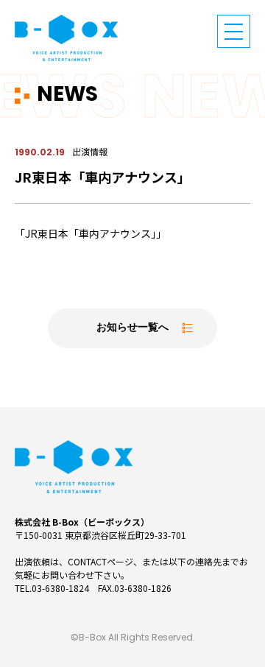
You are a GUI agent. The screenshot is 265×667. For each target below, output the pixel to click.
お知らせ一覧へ (132, 328)
